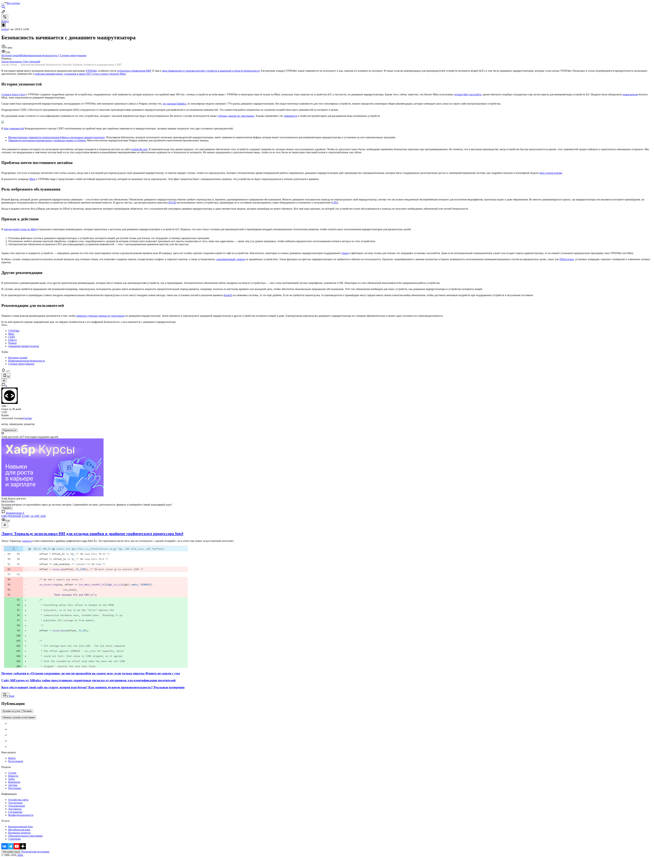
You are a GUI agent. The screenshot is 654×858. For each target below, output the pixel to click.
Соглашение (15, 811)
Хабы (11, 778)
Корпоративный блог (20, 826)
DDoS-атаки (566, 259)
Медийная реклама (19, 829)
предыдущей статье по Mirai (20, 229)
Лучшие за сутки (11, 711)
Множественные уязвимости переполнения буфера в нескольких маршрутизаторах (56, 137)
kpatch (227, 295)
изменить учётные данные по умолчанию (100, 315)
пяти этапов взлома (550, 172)
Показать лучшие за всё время (19, 717)
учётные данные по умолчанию (235, 115)
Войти (12, 758)
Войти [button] (5, 21)
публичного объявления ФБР (134, 70)
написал (27, 540)
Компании (14, 782)
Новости (13, 775)
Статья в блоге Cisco (13, 94)
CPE (334, 202)
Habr (20, 855)
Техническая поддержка (35, 851)
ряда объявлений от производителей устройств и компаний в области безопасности (211, 70)
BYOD (172, 202)
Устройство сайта (18, 799)
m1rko (4, 29)
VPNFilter (91, 70)
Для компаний (16, 805)
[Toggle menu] (2, 4)
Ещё (11, 696)
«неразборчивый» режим (230, 259)
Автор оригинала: (20, 61)
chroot (345, 253)
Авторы (12, 785)
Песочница (14, 788)
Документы (15, 808)
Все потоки (13, 3)
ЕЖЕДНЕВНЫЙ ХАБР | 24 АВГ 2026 (23, 516)
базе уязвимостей (14, 128)
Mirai (32, 179)
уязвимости (290, 115)
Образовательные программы (25, 835)
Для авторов (15, 802)
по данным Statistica (174, 103)
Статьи (12, 772)
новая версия (630, 94)
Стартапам (14, 838)
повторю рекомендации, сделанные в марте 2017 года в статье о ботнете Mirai (80, 73)
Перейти (7, 508)
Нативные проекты (19, 832)
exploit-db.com (139, 149)
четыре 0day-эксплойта (467, 94)
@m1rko (27, 418)
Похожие (27, 711)
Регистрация (15, 761)
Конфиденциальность (20, 815)
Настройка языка (11, 852)
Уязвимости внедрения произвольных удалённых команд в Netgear (47, 140)
